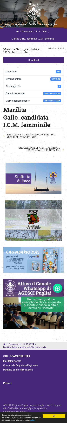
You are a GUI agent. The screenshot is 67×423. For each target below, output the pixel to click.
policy (32, 420)
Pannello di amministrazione (18, 369)
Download (27, 31)
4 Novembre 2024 (56, 48)
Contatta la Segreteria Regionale (20, 365)
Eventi (33, 24)
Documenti (21, 24)
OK (54, 416)
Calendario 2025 (48, 24)
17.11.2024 (41, 31)
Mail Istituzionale (12, 360)
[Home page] (7, 14)
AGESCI (8, 24)
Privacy (7, 383)
